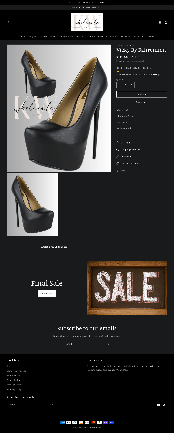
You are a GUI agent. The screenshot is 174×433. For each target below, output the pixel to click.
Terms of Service (14, 384)
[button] (10, 22)
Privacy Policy (13, 380)
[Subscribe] (108, 344)
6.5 (124, 68)
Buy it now (142, 102)
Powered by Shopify (94, 427)
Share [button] (122, 171)
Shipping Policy (14, 389)
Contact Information (16, 371)
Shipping (120, 61)
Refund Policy (13, 375)
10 (150, 68)
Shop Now (47, 293)
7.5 (132, 68)
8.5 (141, 68)
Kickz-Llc (82, 427)
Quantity (120, 79)
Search (10, 366)
